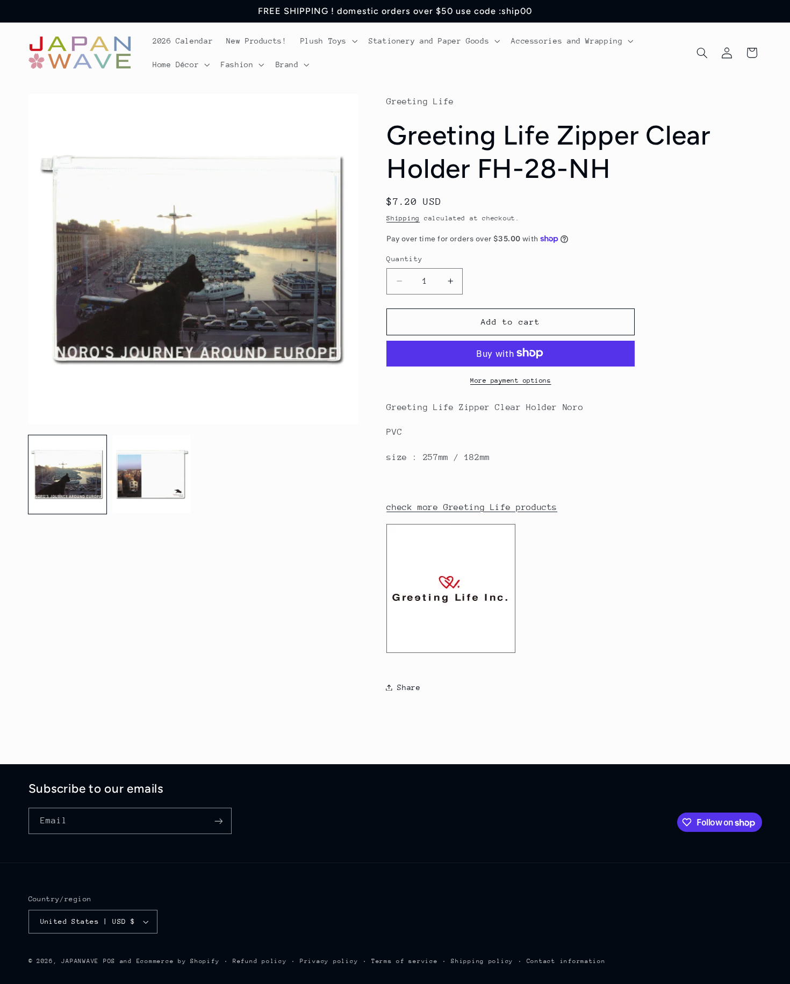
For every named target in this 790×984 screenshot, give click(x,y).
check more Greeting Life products (471, 507)
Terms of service (404, 961)
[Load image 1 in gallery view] (67, 474)
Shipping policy (482, 961)
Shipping (403, 217)
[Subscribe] (218, 821)
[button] (327, 41)
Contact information (566, 961)
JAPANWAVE (80, 961)
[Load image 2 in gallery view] (151, 474)
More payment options (510, 380)
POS (109, 961)
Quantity (404, 259)
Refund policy (260, 961)
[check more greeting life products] (450, 652)
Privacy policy (329, 961)
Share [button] (408, 687)
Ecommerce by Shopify (178, 961)
